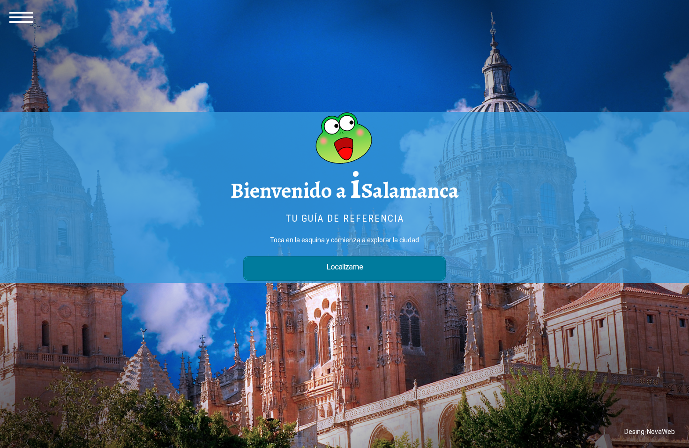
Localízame (345, 266)
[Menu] (21, 16)
